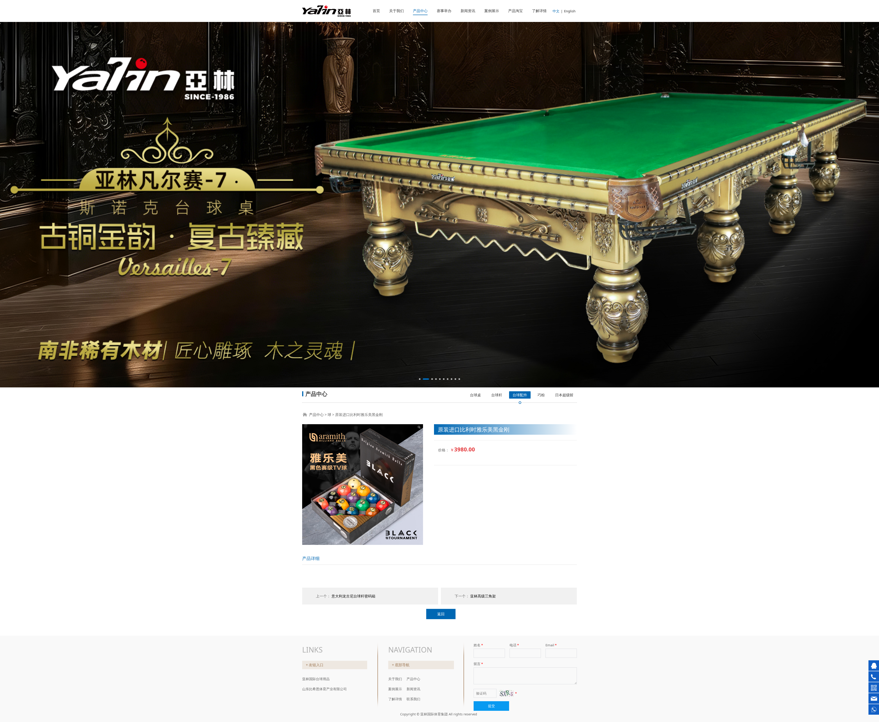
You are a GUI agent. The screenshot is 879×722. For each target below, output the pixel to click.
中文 (556, 11)
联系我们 (413, 697)
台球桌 (475, 279)
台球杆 (496, 279)
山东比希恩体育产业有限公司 (324, 687)
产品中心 (420, 10)
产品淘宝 (515, 10)
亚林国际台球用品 (316, 677)
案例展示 (491, 10)
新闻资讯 (468, 10)
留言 (478, 662)
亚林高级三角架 (483, 480)
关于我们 (396, 10)
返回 (441, 498)
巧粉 (541, 279)
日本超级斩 (564, 279)
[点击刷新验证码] (506, 691)
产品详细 (311, 443)
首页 (376, 10)
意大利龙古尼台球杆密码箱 (353, 480)
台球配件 (520, 279)
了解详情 (539, 10)
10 (459, 263)
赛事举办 (444, 10)
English (569, 11)
